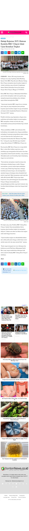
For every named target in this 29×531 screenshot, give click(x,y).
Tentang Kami (22, 495)
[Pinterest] (9, 52)
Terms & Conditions (22, 497)
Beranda (2, 35)
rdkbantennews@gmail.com (18, 481)
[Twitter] (5, 52)
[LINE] (22, 52)
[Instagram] (9, 483)
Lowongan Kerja (6, 497)
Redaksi (5, 495)
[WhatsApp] (12, 52)
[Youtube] (16, 487)
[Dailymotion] (2, 483)
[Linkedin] (15, 52)
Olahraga (6, 35)
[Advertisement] (14, 15)
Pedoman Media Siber (13, 495)
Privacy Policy (14, 497)
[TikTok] (19, 483)
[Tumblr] (23, 483)
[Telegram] (19, 52)
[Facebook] (2, 52)
